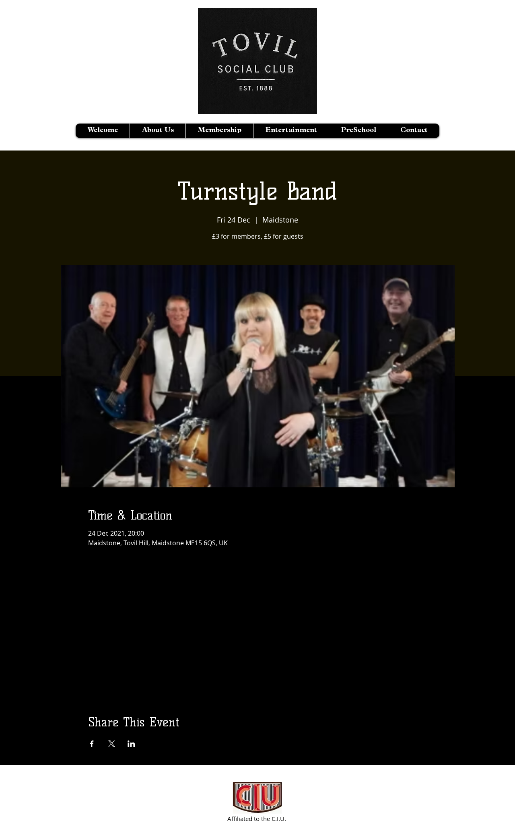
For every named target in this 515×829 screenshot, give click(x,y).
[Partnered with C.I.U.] (258, 798)
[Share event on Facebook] (92, 743)
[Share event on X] (111, 743)
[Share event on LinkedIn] (131, 743)
